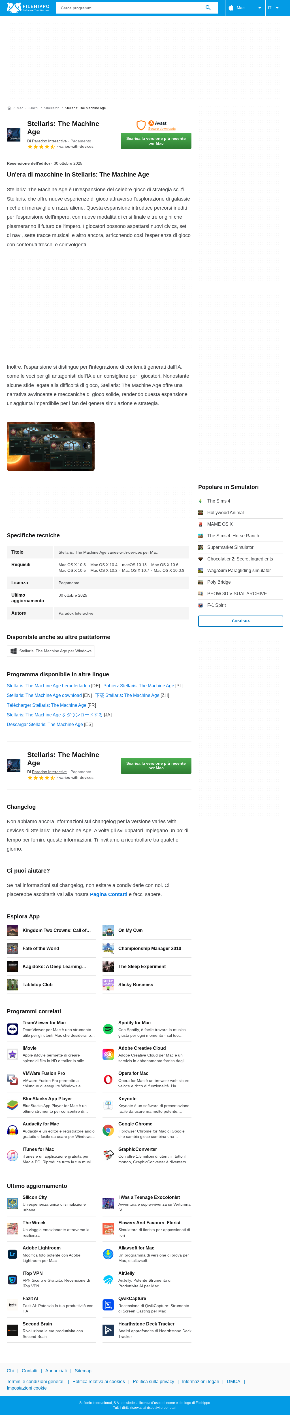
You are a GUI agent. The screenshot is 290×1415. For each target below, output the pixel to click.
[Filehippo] (28, 8)
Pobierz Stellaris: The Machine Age (138, 685)
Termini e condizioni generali (36, 1381)
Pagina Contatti (108, 894)
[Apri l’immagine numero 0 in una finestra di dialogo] (51, 446)
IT (270, 7)
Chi (10, 1370)
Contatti (29, 1370)
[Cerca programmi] (208, 8)
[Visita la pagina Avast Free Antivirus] (156, 125)
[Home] (9, 108)
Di (47, 141)
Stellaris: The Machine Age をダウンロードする (55, 714)
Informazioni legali (200, 1381)
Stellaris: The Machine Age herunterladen (48, 685)
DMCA (233, 1381)
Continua (241, 621)
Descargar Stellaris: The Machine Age (45, 724)
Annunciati (56, 1370)
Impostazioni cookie (27, 1388)
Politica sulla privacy (153, 1381)
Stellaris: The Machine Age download (44, 695)
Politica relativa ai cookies (98, 1381)
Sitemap (83, 1370)
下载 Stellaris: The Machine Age (127, 695)
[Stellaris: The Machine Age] (13, 135)
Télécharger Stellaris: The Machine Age (46, 705)
